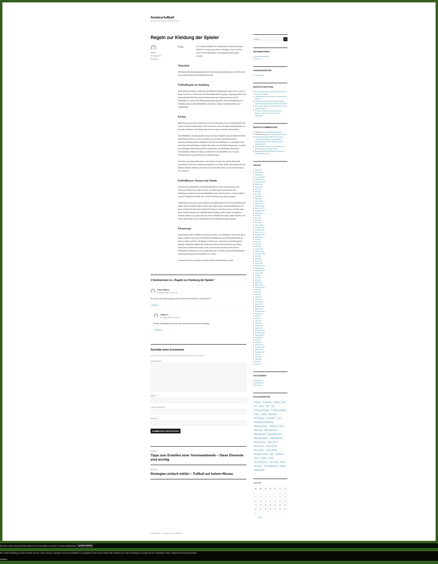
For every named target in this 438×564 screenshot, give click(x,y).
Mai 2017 (258, 318)
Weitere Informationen (68, 545)
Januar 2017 (259, 328)
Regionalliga (258, 430)
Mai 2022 (258, 220)
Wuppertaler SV (259, 470)
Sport (271, 454)
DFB (267, 406)
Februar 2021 (259, 249)
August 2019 (259, 273)
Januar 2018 (259, 304)
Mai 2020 (258, 256)
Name (154, 396)
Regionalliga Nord (260, 434)
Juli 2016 (258, 340)
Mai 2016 (258, 342)
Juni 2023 (258, 191)
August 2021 (259, 237)
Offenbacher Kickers (260, 426)
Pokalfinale (273, 426)
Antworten (154, 305)
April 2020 (258, 258)
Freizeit (256, 414)
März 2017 (258, 323)
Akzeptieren (85, 545)
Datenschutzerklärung (262, 56)
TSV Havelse (273, 462)
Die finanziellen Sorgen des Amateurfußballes (269, 146)
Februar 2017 (259, 326)
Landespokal (270, 418)
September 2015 (260, 352)
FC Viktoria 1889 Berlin (278, 410)
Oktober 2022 (259, 208)
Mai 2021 (258, 242)
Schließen (3, 559)
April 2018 (258, 297)
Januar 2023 (259, 203)
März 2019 (258, 282)
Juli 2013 (258, 361)
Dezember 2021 (260, 227)
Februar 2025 (259, 172)
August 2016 (259, 338)
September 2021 (260, 235)
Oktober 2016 (259, 335)
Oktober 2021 (259, 232)
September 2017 (260, 311)
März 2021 (258, 247)
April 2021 (258, 244)
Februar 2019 (259, 285)
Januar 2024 (259, 184)
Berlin (283, 402)
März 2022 (258, 223)
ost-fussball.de (259, 75)
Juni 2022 (258, 218)
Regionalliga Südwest (261, 438)
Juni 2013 (258, 364)
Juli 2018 (258, 290)
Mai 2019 (258, 280)
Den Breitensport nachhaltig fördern (266, 149)
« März (260, 517)
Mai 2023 (258, 194)
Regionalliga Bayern (270, 430)
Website (154, 418)
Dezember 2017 (260, 306)
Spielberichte (259, 383)
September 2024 (260, 182)
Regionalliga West (276, 438)
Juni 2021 (258, 239)
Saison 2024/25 (272, 450)
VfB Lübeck (258, 466)
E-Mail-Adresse (158, 407)
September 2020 (260, 254)
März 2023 (258, 199)
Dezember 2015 (260, 347)
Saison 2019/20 (272, 446)
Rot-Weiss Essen (260, 442)
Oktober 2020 (259, 251)
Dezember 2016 (260, 330)
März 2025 (258, 170)
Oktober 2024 (259, 179)
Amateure (257, 402)
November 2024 (260, 177)
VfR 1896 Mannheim (271, 466)
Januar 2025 (259, 175)
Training (263, 458)
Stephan (153, 52)
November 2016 (260, 333)
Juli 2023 (258, 189)
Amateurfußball (162, 17)
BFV (255, 406)
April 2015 (258, 357)
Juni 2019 (258, 278)
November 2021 (260, 230)
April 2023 (258, 196)
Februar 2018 (259, 302)
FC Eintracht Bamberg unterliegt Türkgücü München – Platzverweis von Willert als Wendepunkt (268, 113)
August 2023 (259, 187)
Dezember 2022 (260, 206)
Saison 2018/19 (259, 446)
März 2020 (258, 261)
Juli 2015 (258, 354)
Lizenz (279, 418)
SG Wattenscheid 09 (261, 454)
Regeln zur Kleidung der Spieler (272, 132)
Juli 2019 (258, 275)
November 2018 (260, 287)
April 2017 (258, 321)
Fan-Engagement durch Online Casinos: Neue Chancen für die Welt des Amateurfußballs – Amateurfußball (269, 139)
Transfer (271, 458)
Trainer (256, 458)
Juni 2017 (258, 316)
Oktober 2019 (259, 268)
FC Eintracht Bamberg (261, 410)
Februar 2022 (259, 225)
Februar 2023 (259, 201)
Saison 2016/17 (273, 442)
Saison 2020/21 (259, 450)
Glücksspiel (272, 414)
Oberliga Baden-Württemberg (263, 422)
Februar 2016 (259, 345)
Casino (261, 406)
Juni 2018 (258, 292)
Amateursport (267, 402)
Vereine (282, 462)
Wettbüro (283, 466)
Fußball (263, 414)
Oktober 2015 (259, 349)
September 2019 (260, 270)
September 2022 (260, 211)
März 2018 (258, 299)
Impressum (258, 59)
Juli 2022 (258, 215)
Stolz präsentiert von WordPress (172, 533)
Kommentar (157, 361)
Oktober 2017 (259, 309)
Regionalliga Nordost (274, 434)
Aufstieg (276, 402)
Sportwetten (258, 385)
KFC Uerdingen (259, 418)
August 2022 (259, 213)
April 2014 (258, 359)
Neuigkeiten (154, 59)
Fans (273, 406)
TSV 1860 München (260, 462)
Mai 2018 (258, 294)
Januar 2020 (259, 263)
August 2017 (259, 314)
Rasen (281, 426)
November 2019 (260, 266)
